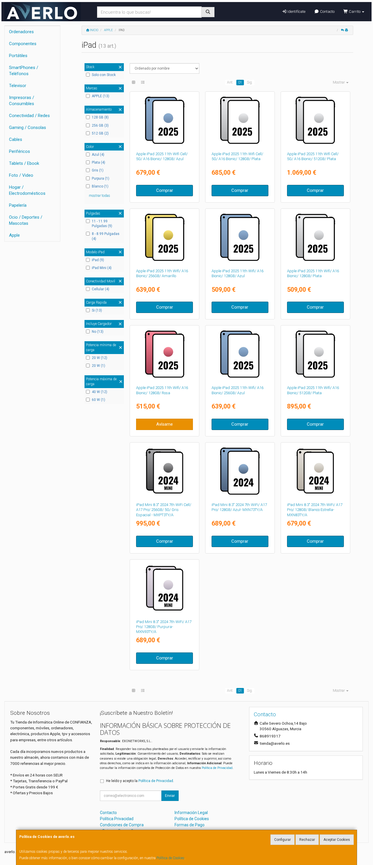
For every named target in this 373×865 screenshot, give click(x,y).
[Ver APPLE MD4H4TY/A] (240, 354)
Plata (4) (98, 162)
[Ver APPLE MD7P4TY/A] (315, 120)
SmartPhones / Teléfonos (23, 70)
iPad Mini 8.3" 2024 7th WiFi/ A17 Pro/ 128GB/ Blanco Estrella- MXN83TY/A (314, 510)
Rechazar (307, 840)
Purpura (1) (100, 178)
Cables (15, 139)
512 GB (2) (100, 133)
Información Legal (191, 812)
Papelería (18, 205)
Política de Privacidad (217, 768)
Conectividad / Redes (29, 115)
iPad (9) (98, 260)
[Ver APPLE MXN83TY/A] (315, 471)
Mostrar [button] (339, 82)
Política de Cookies (170, 858)
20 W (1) (98, 366)
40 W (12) (99, 392)
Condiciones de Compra (122, 824)
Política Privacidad (116, 818)
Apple (14, 235)
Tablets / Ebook (24, 163)
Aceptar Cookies (336, 840)
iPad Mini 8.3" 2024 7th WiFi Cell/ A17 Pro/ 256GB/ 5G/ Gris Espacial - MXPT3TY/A (163, 510)
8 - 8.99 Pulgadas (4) (105, 236)
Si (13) (97, 310)
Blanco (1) (100, 186)
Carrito (354, 11)
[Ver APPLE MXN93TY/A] (164, 588)
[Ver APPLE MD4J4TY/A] (164, 237)
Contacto (327, 11)
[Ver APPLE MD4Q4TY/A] (315, 354)
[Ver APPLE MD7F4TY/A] (240, 120)
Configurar (282, 840)
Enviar (170, 796)
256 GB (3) (100, 125)
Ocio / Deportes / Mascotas (25, 220)
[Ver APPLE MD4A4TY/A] (240, 237)
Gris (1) (97, 170)
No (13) (97, 332)
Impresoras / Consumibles (21, 100)
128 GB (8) (100, 117)
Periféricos (19, 151)
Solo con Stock (104, 75)
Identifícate (295, 11)
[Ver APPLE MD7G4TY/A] (164, 120)
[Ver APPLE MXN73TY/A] (240, 471)
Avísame (164, 424)
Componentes (22, 43)
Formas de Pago (190, 824)
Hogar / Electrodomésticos (27, 190)
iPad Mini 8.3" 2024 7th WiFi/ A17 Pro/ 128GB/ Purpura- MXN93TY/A (163, 627)
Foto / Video (21, 175)
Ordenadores (21, 31)
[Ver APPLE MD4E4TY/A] (164, 354)
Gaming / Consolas (27, 127)
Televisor (17, 85)
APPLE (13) (100, 96)
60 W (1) (98, 400)
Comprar (164, 190)
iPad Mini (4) (102, 268)
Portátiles (18, 55)
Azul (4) (98, 155)
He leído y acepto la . (140, 781)
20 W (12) (99, 358)
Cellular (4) (100, 289)
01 (240, 82)
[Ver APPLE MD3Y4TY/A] (315, 237)
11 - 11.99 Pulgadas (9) (102, 223)
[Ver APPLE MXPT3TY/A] (164, 471)
